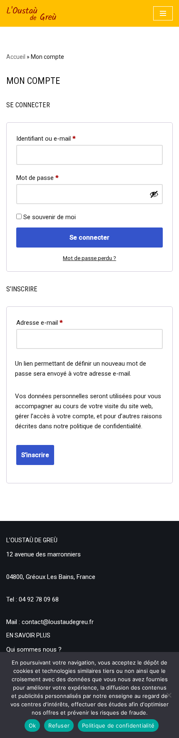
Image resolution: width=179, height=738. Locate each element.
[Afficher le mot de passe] (154, 194)
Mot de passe (37, 178)
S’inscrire (35, 455)
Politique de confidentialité (118, 725)
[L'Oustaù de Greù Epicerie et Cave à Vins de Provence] (31, 13)
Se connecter (89, 237)
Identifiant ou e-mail (45, 138)
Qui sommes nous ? (34, 649)
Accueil (15, 56)
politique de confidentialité (105, 426)
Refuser (59, 725)
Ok (32, 725)
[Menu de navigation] (163, 13)
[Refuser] (168, 695)
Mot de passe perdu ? (89, 258)
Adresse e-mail (39, 322)
